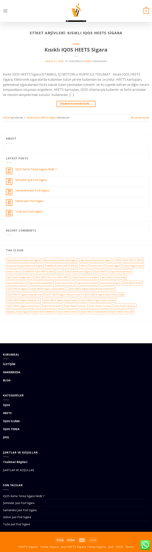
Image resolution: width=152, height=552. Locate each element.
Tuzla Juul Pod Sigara (28, 211)
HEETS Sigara (28, 547)
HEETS (83, 265)
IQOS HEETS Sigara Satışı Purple (60, 300)
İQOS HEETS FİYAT (67, 311)
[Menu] (5, 11)
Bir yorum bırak (140, 117)
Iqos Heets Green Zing (113, 277)
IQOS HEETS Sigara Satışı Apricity (24, 294)
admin (87, 61)
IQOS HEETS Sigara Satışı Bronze (63, 294)
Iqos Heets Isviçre (16, 282)
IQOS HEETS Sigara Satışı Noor (23, 300)
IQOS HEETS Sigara (17, 288)
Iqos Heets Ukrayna (125, 305)
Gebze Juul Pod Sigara (29, 201)
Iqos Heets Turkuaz (100, 305)
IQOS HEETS (100, 271)
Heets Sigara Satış (133, 265)
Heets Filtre (97, 265)
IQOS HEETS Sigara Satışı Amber (48, 288)
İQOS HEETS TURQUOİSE (94, 311)
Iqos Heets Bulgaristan (19, 277)
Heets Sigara (113, 265)
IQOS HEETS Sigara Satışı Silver (23, 305)
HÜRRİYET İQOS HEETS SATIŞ (39, 271)
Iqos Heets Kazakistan (41, 282)
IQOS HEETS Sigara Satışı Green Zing (103, 294)
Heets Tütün (13, 271)
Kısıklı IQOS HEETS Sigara (76, 49)
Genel (76, 43)
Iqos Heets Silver (53, 305)
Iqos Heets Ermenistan (86, 277)
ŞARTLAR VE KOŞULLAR (18, 470)
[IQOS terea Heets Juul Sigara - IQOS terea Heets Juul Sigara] (76, 11)
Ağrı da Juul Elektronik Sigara (96, 260)
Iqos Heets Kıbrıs (65, 282)
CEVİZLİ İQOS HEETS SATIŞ (128, 260)
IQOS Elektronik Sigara (78, 271)
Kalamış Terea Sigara (18, 311)
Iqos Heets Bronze (121, 271)
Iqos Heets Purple (87, 282)
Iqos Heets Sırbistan (76, 305)
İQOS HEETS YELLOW (122, 311)
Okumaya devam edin (76, 103)
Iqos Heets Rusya (110, 282)
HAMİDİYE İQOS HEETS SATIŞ (61, 265)
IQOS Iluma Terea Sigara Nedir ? (36, 169)
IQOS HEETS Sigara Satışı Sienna (98, 300)
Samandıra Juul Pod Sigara (32, 190)
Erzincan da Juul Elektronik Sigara (25, 265)
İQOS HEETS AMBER (43, 311)
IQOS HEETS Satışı (132, 282)
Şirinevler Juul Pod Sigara (31, 180)
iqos (60, 271)
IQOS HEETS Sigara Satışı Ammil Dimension (92, 288)
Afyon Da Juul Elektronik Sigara (60, 260)
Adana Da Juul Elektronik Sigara (23, 260)
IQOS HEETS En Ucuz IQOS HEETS (52, 277)
